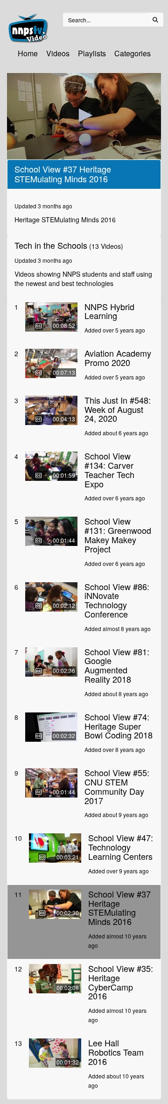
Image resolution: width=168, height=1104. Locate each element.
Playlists (92, 53)
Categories (132, 53)
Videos (58, 53)
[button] (84, 115)
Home (28, 53)
